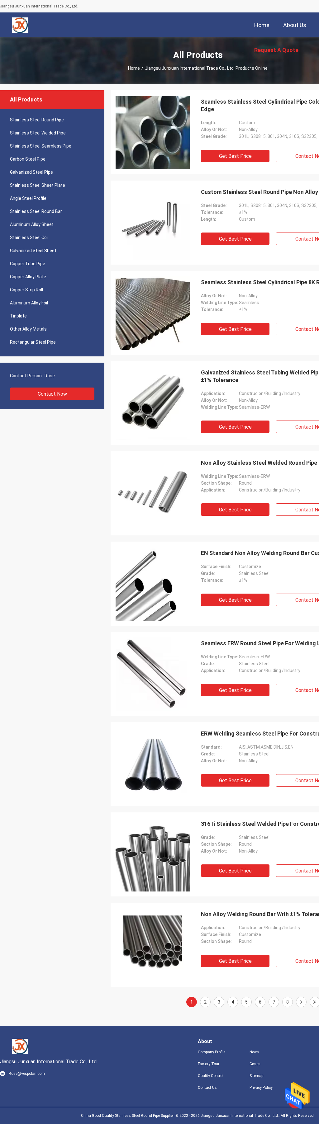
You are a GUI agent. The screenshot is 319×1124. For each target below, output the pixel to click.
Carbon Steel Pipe (27, 159)
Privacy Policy (261, 1087)
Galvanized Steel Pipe (31, 172)
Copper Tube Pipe (27, 263)
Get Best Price (235, 156)
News (254, 1052)
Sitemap (256, 1076)
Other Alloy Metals (28, 329)
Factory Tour (208, 1064)
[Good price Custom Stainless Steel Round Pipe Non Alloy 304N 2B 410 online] (153, 222)
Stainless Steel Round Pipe (37, 119)
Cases (255, 1064)
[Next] (301, 1002)
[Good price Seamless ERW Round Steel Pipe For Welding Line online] (153, 673)
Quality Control (210, 1076)
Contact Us (207, 1087)
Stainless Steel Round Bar (36, 211)
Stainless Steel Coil (29, 237)
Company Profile (211, 1052)
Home (134, 68)
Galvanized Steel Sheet (33, 250)
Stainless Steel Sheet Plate (37, 185)
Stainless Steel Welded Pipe (38, 132)
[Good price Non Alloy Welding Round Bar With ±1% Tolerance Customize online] (153, 944)
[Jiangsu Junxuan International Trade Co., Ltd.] (20, 24)
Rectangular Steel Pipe (33, 342)
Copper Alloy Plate (28, 276)
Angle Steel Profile (28, 198)
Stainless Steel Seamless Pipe (40, 145)
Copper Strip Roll (26, 289)
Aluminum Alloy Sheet (32, 224)
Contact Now (52, 394)
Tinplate (18, 315)
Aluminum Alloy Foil (29, 302)
